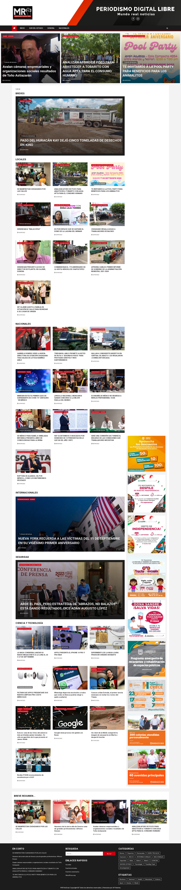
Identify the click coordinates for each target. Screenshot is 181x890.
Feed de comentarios (72, 872)
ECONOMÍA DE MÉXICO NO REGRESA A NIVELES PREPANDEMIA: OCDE (106, 397)
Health (140, 879)
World (136, 883)
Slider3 (146, 860)
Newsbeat (148, 879)
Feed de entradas (71, 868)
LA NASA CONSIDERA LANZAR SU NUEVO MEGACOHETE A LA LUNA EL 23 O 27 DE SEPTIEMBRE (32, 655)
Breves (122, 853)
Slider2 (31, 101)
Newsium (106, 888)
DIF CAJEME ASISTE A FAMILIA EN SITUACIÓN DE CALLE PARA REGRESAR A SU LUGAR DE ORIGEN (32, 309)
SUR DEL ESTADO (36, 28)
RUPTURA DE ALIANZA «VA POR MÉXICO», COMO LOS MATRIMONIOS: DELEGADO (31, 478)
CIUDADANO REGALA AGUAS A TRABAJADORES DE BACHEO (103, 230)
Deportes (130, 853)
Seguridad (32, 565)
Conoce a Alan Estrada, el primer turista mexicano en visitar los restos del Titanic (107, 695)
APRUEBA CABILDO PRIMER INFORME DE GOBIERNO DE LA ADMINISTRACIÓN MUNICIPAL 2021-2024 (106, 269)
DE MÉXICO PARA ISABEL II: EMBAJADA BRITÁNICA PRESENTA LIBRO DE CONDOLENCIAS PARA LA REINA (32, 438)
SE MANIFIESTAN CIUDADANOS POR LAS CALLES (29, 853)
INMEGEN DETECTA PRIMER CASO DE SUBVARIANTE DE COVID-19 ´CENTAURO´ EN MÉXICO (33, 398)
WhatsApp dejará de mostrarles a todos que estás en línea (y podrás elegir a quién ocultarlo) (70, 695)
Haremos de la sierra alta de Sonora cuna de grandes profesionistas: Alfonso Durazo (89, 71)
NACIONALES (64, 28)
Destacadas (58, 669)
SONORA (50, 28)
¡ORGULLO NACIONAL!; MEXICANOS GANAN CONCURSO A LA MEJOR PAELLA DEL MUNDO (68, 398)
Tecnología (27, 628)
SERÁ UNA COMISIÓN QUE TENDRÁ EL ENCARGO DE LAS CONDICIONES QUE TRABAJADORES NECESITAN (106, 438)
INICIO (22, 28)
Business (123, 879)
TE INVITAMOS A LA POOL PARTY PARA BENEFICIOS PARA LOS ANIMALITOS (107, 190)
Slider (5, 36)
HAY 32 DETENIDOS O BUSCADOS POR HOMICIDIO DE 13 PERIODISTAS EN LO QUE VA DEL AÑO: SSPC (69, 438)
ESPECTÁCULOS (153, 853)
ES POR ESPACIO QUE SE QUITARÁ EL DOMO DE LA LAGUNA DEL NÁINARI (69, 230)
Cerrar (18, 89)
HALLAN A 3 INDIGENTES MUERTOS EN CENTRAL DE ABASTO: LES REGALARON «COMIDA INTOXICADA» (107, 355)
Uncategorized (108, 165)
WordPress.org (71, 875)
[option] (31, 58)
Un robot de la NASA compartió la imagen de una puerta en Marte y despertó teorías (104, 735)
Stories (129, 883)
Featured (123, 857)
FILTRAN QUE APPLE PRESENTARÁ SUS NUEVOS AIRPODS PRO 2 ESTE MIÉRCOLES (32, 695)
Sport (121, 883)
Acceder (68, 864)
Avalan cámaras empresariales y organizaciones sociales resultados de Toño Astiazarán (149, 71)
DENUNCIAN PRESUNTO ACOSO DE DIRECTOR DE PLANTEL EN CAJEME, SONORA (31, 269)
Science (157, 879)
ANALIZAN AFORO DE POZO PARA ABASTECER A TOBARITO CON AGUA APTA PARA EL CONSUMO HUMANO (68, 191)
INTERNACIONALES (23, 499)
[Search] (167, 28)
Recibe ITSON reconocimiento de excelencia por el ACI (30, 776)
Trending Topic (150, 864)
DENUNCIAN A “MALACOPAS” (28, 229)
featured (132, 879)
